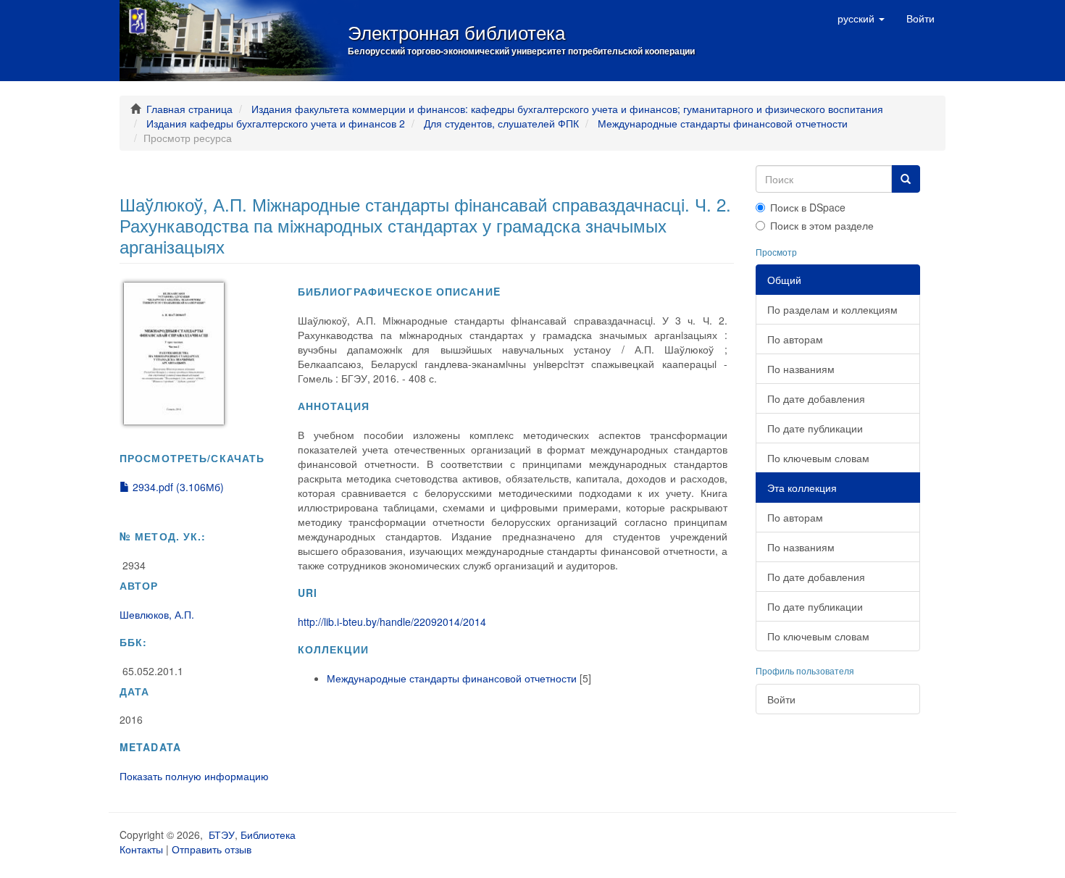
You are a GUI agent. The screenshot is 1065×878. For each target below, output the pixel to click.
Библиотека (268, 834)
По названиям (801, 368)
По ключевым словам (818, 458)
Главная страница (189, 108)
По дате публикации (815, 428)
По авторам (795, 339)
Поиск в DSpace (807, 207)
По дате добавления (816, 398)
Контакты (141, 849)
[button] (861, 18)
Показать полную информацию (194, 776)
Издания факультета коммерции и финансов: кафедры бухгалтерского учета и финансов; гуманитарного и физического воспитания (567, 108)
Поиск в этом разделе (822, 225)
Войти (781, 699)
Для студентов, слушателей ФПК (501, 123)
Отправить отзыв (211, 849)
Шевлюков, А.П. (157, 614)
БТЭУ (222, 834)
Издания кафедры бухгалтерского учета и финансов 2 (275, 123)
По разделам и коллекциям (832, 309)
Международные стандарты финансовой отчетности (723, 123)
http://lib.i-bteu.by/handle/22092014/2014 (392, 621)
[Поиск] (905, 179)
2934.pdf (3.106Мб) (177, 487)
